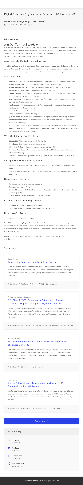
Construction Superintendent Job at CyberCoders (32, 262)
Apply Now (40, 421)
